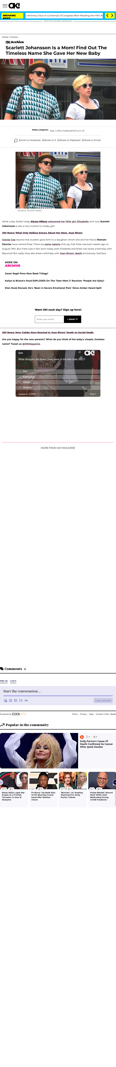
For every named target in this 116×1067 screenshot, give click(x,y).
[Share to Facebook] (30, 140)
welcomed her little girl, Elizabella (60, 221)
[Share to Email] (91, 140)
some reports (52, 244)
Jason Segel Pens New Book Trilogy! (26, 273)
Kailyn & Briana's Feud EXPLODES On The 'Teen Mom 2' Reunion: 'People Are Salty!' (54, 280)
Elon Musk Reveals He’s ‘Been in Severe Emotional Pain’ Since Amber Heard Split (53, 288)
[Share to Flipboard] (68, 140)
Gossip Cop (8, 239)
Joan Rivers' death (71, 253)
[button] (5, 6)
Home (5, 36)
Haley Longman (40, 129)
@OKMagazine (31, 344)
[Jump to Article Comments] (16, 140)
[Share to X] (49, 140)
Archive (14, 36)
